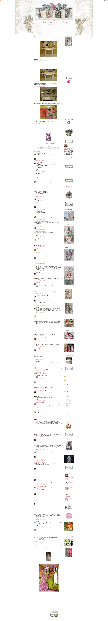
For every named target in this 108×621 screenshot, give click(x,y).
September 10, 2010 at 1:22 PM (40, 287)
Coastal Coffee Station (70, 488)
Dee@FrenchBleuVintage (40, 153)
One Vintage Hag (38, 467)
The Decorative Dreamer (39, 462)
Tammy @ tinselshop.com (40, 231)
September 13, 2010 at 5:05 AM (40, 465)
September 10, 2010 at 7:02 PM (40, 331)
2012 (66, 391)
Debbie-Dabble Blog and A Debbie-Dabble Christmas (44, 190)
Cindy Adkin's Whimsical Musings (50, 121)
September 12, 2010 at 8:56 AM (40, 436)
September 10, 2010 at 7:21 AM (40, 242)
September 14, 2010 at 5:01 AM (40, 490)
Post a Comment (37, 541)
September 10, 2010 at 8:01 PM (40, 335)
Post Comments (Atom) (50, 547)
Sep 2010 (67, 399)
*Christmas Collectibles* (68, 405)
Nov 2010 (67, 396)
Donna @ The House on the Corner (41, 295)
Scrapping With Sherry (39, 402)
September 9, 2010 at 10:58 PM (40, 171)
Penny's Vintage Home (68, 486)
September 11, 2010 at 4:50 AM (40, 359)
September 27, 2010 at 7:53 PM (40, 539)
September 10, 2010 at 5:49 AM (40, 236)
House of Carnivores (39, 215)
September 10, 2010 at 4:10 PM (40, 293)
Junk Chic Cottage (67, 480)
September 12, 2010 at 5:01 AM (40, 431)
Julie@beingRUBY (39, 455)
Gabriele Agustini (38, 502)
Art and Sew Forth (39, 157)
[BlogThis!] (51, 143)
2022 (66, 377)
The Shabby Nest (36, 130)
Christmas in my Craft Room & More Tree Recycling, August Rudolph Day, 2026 (69, 476)
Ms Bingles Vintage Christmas (69, 148)
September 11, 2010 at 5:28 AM (40, 364)
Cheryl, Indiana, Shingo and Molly (41, 256)
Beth (37, 238)
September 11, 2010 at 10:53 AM (40, 378)
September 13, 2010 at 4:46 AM (40, 460)
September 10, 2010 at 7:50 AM (40, 246)
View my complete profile (67, 162)
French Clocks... (68, 411)
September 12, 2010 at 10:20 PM (40, 449)
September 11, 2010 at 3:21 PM (40, 393)
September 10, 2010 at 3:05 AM (40, 188)
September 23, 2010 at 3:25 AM (40, 534)
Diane (37, 478)
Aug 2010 (67, 412)
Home (48, 545)
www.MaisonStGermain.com (40, 486)
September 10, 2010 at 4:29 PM (40, 297)
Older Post (60, 545)
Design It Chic (38, 180)
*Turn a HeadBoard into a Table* (68, 407)
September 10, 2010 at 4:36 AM (40, 219)
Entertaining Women (39, 289)
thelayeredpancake (39, 244)
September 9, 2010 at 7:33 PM (40, 155)
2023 (66, 376)
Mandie (37, 272)
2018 (66, 383)
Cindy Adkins (38, 162)
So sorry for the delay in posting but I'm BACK (70, 498)
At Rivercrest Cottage (39, 536)
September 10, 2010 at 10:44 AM (40, 270)
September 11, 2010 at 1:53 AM (40, 346)
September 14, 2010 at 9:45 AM (40, 511)
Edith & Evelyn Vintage (68, 492)
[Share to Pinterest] (54, 143)
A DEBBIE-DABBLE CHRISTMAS (68, 473)
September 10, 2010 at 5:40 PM (40, 305)
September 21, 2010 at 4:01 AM (40, 526)
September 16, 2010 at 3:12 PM (40, 519)
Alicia (37, 410)
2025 (66, 373)
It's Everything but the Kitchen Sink (39, 129)
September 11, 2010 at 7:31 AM (40, 370)
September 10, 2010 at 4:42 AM (40, 224)
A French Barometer (67, 493)
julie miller (37, 277)
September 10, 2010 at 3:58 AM (40, 209)
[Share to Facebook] (53, 143)
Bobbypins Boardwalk (53, 83)
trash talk (37, 282)
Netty (37, 205)
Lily (36, 418)
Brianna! (37, 348)
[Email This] (50, 143)
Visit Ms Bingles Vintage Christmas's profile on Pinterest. (69, 187)
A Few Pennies (38, 444)
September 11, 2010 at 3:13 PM (40, 388)
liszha (37, 521)
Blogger (56, 619)
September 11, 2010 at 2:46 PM (40, 384)
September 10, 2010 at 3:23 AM (40, 196)
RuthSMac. (38, 248)
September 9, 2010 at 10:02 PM (40, 160)
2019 (66, 381)
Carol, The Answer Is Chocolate (40, 333)
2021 (66, 379)
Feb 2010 (67, 416)
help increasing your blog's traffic (49, 185)
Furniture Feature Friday (44, 128)
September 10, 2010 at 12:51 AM (40, 178)
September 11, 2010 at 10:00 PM (40, 408)
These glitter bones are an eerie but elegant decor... (68, 402)
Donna (37, 380)
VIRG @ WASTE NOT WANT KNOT (41, 528)
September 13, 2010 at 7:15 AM (40, 484)
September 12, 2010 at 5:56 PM (40, 442)
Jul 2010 (67, 414)
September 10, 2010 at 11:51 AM (40, 275)
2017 (66, 384)
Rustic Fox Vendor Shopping (70, 482)
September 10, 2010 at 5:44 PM (40, 318)
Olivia (37, 198)
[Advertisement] (54, 29)
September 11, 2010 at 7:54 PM (40, 400)
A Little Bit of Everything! (40, 226)
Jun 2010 (67, 415)
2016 (66, 385)
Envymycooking (38, 366)
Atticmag (37, 320)
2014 (66, 388)
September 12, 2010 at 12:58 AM (40, 416)
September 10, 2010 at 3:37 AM (40, 203)
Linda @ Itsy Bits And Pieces (40, 390)
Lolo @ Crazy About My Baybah (41, 337)
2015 (66, 387)
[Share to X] (52, 143)
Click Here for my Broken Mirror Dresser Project (40, 86)
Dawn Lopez (38, 314)
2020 (66, 380)
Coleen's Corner (38, 438)
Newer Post (36, 545)
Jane (37, 299)
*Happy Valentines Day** (68, 409)
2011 (66, 392)
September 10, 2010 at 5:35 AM (40, 229)
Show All (73, 501)
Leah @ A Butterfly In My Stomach (41, 221)
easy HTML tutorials (58, 185)
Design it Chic (36, 131)
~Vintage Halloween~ (69, 400)
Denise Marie (38, 451)
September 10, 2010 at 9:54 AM (40, 263)
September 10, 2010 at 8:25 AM (40, 254)
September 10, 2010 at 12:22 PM (40, 280)
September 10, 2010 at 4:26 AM (40, 213)
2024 (66, 375)
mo (36, 433)
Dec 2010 (67, 395)
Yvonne (37, 386)
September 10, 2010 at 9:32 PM (40, 341)
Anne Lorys (38, 372)
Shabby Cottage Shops (39, 513)
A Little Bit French (67, 496)
